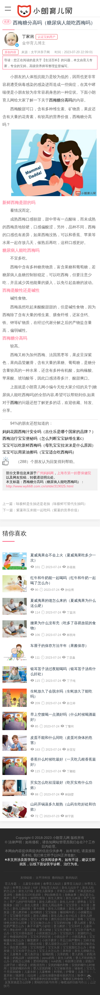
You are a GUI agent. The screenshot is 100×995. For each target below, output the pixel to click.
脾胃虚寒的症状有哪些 (44, 979)
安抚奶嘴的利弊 (58, 965)
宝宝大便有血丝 (23, 933)
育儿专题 (11, 883)
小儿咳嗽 (18, 943)
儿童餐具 (15, 954)
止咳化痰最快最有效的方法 (56, 975)
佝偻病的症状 (18, 936)
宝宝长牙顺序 (63, 930)
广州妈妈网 (45, 473)
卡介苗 (85, 905)
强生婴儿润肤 (18, 947)
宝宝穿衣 (71, 905)
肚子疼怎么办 (18, 979)
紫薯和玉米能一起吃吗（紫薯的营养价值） (48, 510)
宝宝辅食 (51, 912)
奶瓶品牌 (18, 958)
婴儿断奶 (59, 926)
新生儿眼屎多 (45, 891)
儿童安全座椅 (31, 883)
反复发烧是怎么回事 (18, 982)
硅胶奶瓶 (33, 958)
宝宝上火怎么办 (49, 951)
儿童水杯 (30, 972)
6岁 (35, 887)
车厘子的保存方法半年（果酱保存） (59, 645)
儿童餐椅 (45, 972)
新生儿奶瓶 (65, 958)
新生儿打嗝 (25, 891)
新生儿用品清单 (52, 905)
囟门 (18, 905)
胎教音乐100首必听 (28, 894)
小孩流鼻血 (79, 936)
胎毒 (80, 919)
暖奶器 (22, 965)
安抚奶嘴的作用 (20, 968)
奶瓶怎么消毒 (21, 961)
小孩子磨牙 (49, 940)
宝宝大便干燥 (39, 919)
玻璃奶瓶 (48, 954)
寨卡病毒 (39, 908)
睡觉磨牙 (33, 940)
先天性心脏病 (18, 919)
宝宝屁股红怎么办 (74, 947)
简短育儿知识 (49, 887)
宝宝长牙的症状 (40, 936)
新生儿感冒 (76, 908)
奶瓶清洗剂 (37, 965)
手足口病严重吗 (70, 940)
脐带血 (81, 902)
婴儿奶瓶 (77, 954)
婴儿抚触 (30, 930)
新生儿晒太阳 (48, 902)
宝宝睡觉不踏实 (20, 915)
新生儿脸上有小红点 (64, 915)
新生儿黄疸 (55, 898)
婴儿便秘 (45, 930)
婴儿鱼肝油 (32, 954)
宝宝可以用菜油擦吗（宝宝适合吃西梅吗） (39, 452)
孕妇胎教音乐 (53, 894)
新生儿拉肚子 (70, 887)
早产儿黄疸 (20, 898)
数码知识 (58, 877)
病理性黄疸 (37, 898)
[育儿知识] (50, 12)
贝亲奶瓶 (63, 954)
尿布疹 (67, 951)
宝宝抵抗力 (67, 933)
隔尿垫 (20, 975)
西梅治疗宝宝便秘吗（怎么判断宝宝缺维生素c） (44, 438)
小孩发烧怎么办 (46, 933)
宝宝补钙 (74, 926)
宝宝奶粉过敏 (62, 923)
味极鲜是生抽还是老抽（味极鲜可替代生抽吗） (51, 504)
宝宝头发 (54, 947)
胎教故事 (70, 894)
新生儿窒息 (32, 905)
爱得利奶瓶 (40, 961)
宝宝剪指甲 (37, 947)
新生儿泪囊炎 (57, 908)
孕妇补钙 (15, 930)
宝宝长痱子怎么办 (24, 951)
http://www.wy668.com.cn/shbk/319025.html (39, 486)
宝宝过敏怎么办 (40, 923)
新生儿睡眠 (40, 915)
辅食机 (79, 968)
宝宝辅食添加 (62, 968)
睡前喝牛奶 (67, 912)
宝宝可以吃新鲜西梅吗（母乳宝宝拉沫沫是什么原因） (49, 445)
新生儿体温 (73, 898)
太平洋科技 (43, 877)
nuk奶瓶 (56, 961)
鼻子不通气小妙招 (38, 926)
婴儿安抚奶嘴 (42, 968)
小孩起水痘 (34, 943)
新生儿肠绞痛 (21, 908)
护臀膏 (70, 972)
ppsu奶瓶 (48, 958)
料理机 (58, 972)
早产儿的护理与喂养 (23, 902)
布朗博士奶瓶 (73, 961)
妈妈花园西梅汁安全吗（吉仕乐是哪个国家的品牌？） (49, 432)
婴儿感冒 (80, 923)
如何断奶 (36, 912)
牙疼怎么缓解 (65, 891)
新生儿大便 (67, 902)
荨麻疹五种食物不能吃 (77, 979)
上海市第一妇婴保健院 (74, 473)
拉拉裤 (31, 975)
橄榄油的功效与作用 (74, 982)
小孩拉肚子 (61, 936)
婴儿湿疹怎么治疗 (56, 943)
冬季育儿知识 (21, 887)
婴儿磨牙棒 (20, 912)
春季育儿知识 (52, 883)
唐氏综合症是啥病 (62, 919)
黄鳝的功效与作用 (46, 982)
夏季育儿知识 (72, 883)
